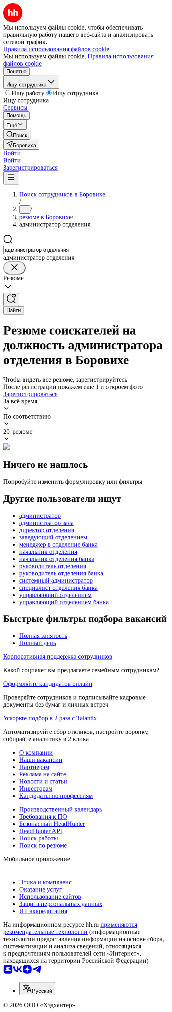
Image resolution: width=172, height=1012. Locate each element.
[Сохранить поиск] (11, 299)
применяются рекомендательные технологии (70, 928)
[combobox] (40, 250)
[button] (12, 153)
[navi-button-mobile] (11, 177)
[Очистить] (14, 268)
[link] (16, 135)
